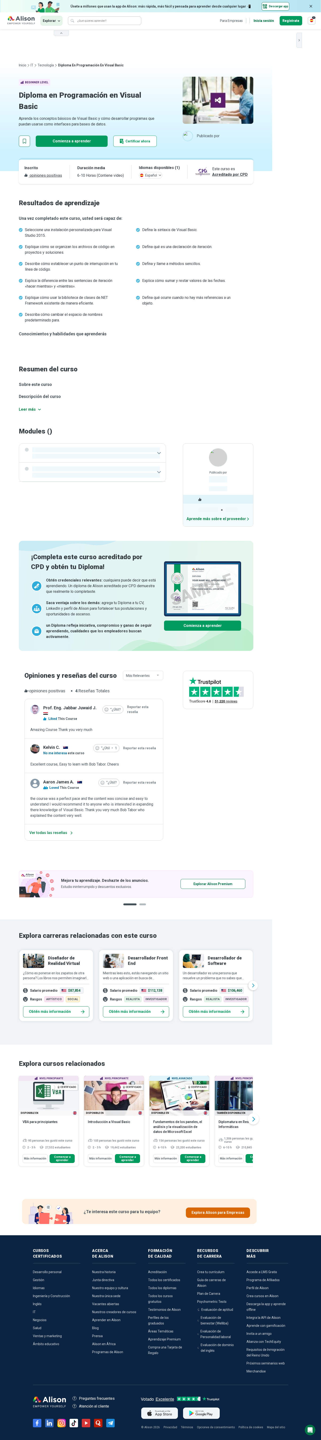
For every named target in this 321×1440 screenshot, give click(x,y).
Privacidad (170, 1427)
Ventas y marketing (47, 1336)
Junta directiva (103, 1280)
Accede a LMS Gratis (262, 1272)
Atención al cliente (94, 1406)
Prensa (97, 1336)
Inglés (37, 1304)
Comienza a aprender (72, 141)
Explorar (49, 21)
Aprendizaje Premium (164, 1339)
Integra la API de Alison (264, 1318)
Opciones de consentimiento (216, 1427)
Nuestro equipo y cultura (110, 1288)
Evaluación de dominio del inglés (217, 1347)
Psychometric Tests (212, 1302)
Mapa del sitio (276, 1427)
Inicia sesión (264, 21)
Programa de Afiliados (263, 1280)
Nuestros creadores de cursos (114, 1312)
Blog (95, 1328)
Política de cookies (251, 1427)
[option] (136, 884)
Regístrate (290, 21)
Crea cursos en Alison (262, 1296)
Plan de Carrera (208, 1294)
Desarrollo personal (47, 1272)
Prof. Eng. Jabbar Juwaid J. (70, 707)
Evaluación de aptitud (217, 1310)
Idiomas (39, 1288)
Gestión (38, 1280)
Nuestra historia (104, 1272)
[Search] (72, 20)
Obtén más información (50, 1011)
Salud (37, 1328)
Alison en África (104, 1344)
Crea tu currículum (210, 1272)
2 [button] (139, 908)
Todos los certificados (164, 1280)
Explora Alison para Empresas (218, 1212)
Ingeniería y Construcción (51, 1296)
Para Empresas (231, 21)
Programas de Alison (107, 1352)
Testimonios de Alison (164, 1310)
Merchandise (256, 1371)
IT (32, 65)
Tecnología (46, 65)
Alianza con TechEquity (264, 1342)
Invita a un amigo (259, 1334)
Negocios (40, 1320)
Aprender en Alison (106, 1320)
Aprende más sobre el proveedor (216, 519)
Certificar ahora (137, 141)
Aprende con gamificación (266, 1326)
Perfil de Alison (258, 1288)
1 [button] (128, 908)
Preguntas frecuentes (97, 1398)
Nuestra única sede (106, 1296)
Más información (35, 1158)
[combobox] (143, 675)
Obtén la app (198, 884)
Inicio (22, 65)
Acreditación (157, 1272)
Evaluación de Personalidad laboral (215, 1334)
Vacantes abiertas (105, 1304)
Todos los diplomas (162, 1288)
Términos (187, 1427)
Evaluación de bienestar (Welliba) (214, 1320)
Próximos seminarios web (266, 1363)
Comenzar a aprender (62, 1158)
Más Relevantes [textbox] (138, 676)
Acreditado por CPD (230, 174)
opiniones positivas (45, 175)
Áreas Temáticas (160, 1331)
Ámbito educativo (46, 1344)
